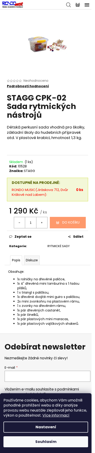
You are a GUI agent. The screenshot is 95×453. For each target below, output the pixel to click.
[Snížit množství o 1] (19, 222)
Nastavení (46, 427)
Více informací (55, 415)
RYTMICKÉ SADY (59, 246)
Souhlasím (45, 441)
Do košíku (71, 222)
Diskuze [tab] (32, 260)
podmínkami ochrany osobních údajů (42, 392)
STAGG (29, 171)
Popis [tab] (16, 260)
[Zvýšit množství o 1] (41, 222)
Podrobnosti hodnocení (28, 86)
